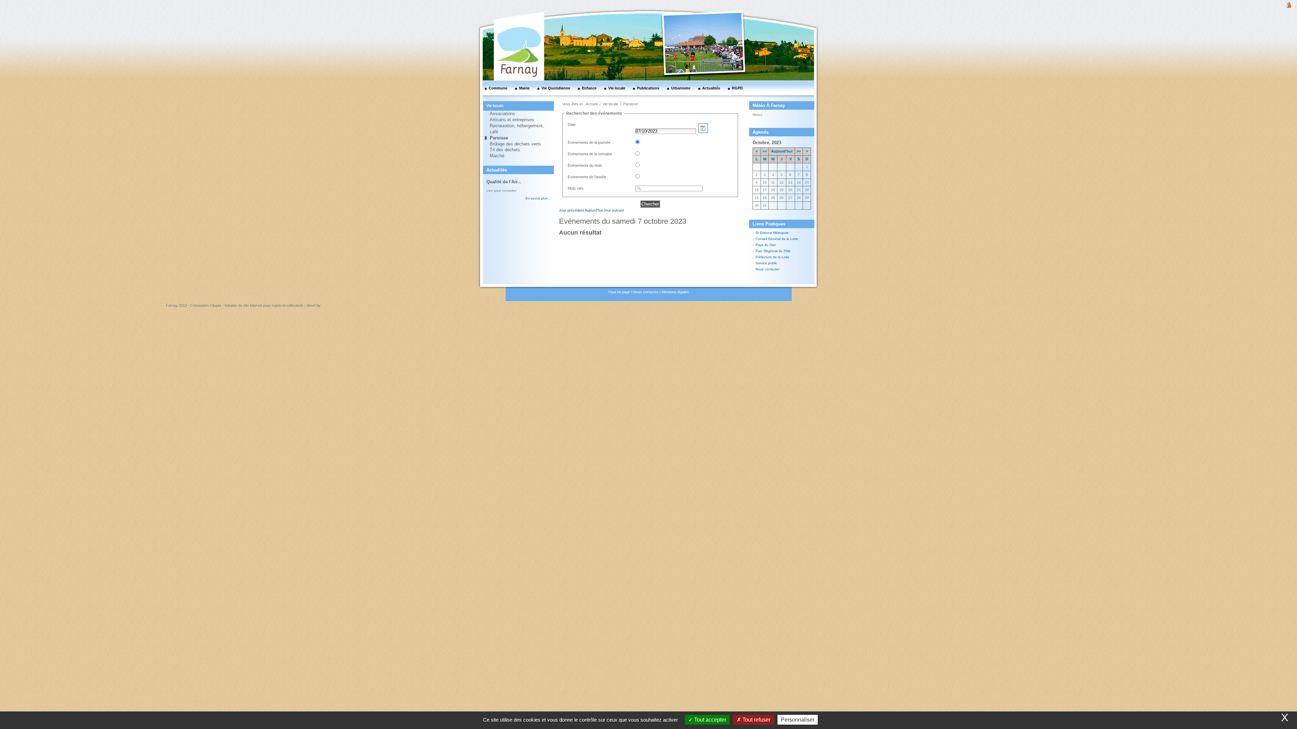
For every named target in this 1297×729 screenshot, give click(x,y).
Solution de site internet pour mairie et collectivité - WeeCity (272, 305)
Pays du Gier (766, 245)
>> (799, 151)
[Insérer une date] (703, 131)
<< (765, 151)
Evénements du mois (585, 165)
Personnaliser (797, 720)
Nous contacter (767, 269)
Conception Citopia (205, 305)
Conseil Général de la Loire (777, 239)
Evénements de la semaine (590, 154)
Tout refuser (755, 720)
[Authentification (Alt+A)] (1289, 4)
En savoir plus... (538, 198)
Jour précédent (571, 210)
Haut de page (619, 292)
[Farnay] (510, 29)
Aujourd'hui (594, 210)
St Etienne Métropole (772, 233)
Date (572, 125)
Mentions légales (675, 292)
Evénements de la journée (589, 142)
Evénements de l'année (587, 177)
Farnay (771, 114)
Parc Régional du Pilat (773, 251)
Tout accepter (709, 720)
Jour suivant (614, 210)
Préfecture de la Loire (772, 257)
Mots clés (576, 188)
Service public (766, 263)
